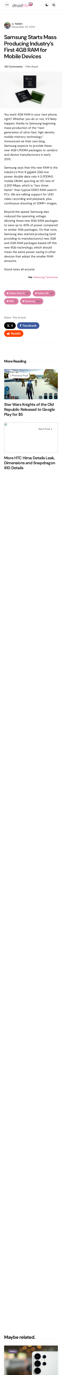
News (12, 1351)
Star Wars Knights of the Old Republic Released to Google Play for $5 (29, 409)
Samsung (33, 301)
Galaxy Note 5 (19, 293)
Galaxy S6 (45, 293)
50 (13, 66)
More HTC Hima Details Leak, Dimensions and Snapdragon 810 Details (29, 462)
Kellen (18, 23)
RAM (12, 301)
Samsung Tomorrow (45, 277)
